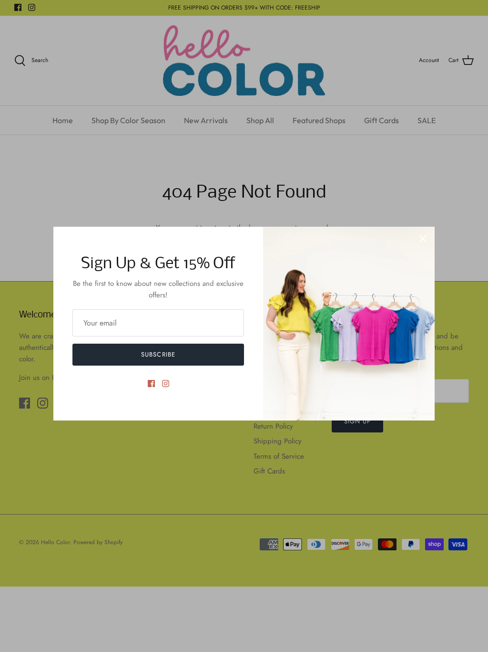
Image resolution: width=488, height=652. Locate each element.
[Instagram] (165, 383)
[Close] (422, 238)
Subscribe (158, 354)
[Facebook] (151, 383)
